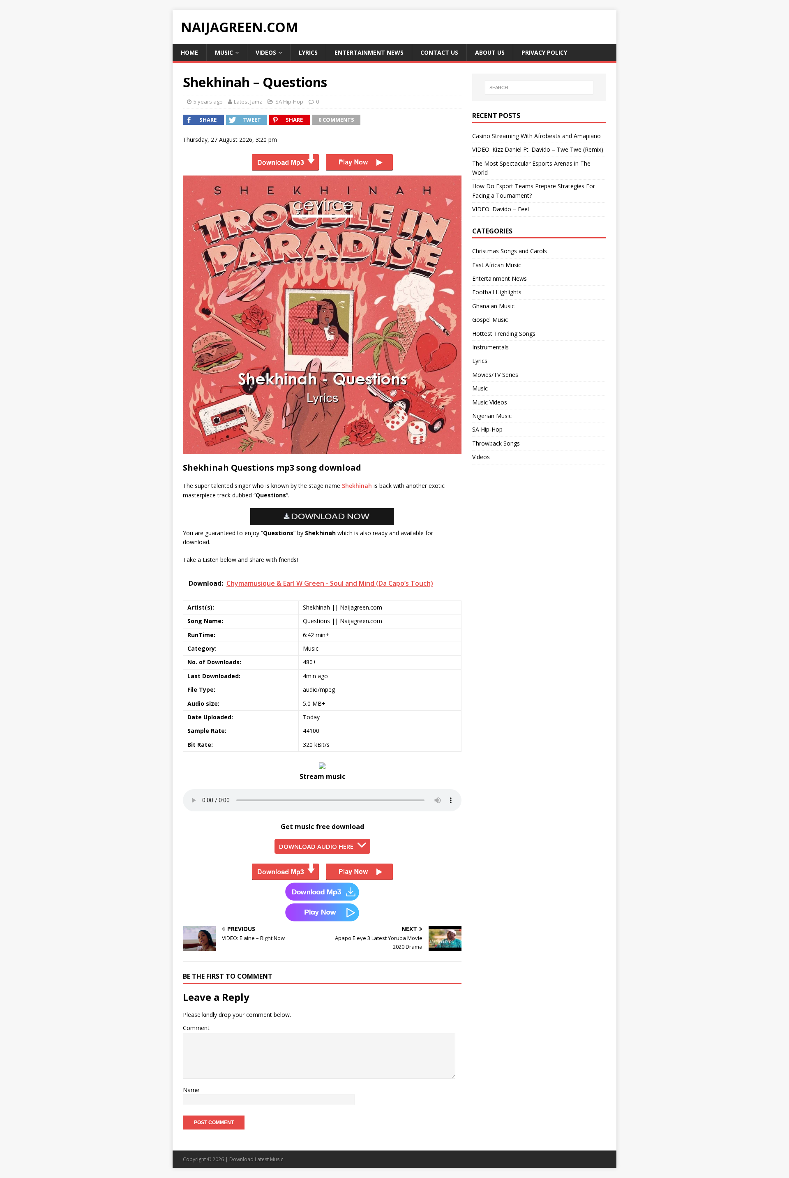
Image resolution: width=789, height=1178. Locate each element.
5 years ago (208, 101)
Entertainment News (369, 52)
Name (191, 1090)
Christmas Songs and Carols (509, 251)
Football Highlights (496, 292)
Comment (196, 1028)
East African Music (496, 265)
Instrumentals (490, 347)
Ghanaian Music (493, 306)
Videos (266, 52)
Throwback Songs (496, 443)
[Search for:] (539, 88)
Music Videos (489, 402)
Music (224, 52)
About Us (490, 52)
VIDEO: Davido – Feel (500, 209)
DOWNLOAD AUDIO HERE (316, 846)
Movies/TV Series (495, 375)
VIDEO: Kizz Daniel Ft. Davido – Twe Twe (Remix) (537, 149)
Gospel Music (490, 319)
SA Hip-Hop (289, 101)
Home (189, 52)
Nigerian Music (492, 416)
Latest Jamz (248, 101)
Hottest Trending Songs (503, 333)
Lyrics (308, 52)
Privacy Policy (544, 52)
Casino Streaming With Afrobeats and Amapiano (536, 136)
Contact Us (439, 52)
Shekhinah (357, 486)
